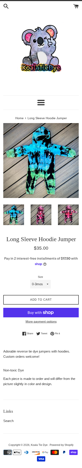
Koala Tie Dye (39, 445)
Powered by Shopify (61, 445)
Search (8, 421)
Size (40, 276)
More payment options (41, 321)
